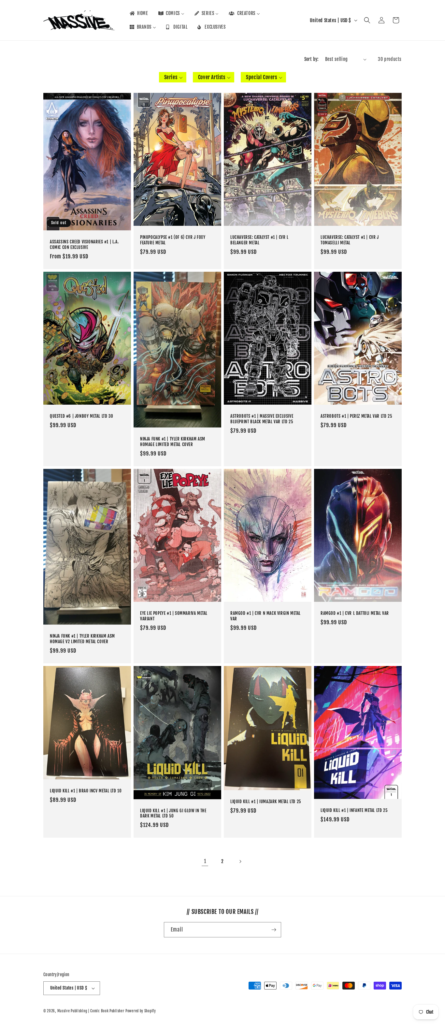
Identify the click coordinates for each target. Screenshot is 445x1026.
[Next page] (240, 861)
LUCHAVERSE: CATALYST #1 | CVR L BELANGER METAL (259, 240)
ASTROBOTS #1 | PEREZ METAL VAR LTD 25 (356, 416)
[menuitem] (138, 13)
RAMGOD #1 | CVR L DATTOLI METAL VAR (355, 613)
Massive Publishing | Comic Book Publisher (90, 1011)
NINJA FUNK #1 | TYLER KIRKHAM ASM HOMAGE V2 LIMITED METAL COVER (82, 639)
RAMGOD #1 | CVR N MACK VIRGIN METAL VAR (265, 616)
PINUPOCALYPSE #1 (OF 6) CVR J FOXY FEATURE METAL (172, 240)
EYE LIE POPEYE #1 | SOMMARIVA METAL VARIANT (174, 616)
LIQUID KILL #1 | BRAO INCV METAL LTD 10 (86, 790)
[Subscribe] (273, 929)
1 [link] (205, 861)
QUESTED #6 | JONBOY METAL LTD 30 (81, 416)
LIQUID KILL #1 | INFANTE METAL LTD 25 (354, 810)
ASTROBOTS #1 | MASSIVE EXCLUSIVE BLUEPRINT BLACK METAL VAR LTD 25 (261, 419)
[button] (367, 20)
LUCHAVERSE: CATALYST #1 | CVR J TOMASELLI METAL (350, 240)
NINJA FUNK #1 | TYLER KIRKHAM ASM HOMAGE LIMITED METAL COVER (172, 442)
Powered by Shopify (140, 1011)
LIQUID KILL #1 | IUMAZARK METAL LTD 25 (265, 801)
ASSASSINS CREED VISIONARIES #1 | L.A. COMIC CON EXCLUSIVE (84, 244)
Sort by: (311, 59)
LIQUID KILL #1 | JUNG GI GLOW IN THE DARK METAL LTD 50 (173, 813)
